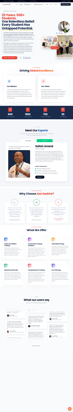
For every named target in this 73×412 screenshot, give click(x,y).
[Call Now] (70, 409)
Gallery (64, 1)
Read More (42, 174)
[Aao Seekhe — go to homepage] (6, 4)
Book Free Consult (66, 4)
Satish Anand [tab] (28, 140)
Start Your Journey (9, 57)
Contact (69, 1)
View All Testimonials (36, 343)
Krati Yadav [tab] (44, 140)
